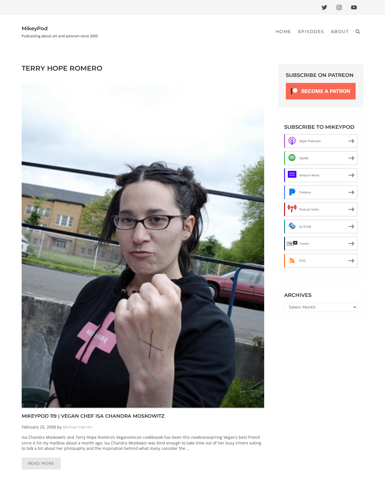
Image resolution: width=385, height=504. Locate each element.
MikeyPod (35, 28)
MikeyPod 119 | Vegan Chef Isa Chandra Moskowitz (93, 416)
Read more (44, 464)
